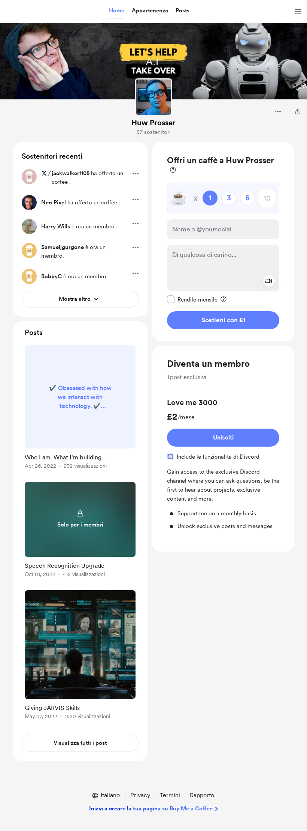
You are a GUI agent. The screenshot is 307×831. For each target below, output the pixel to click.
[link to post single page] (80, 408)
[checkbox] (192, 299)
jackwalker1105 (70, 173)
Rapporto (202, 795)
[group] (223, 464)
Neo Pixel (53, 202)
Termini (170, 795)
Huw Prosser (153, 122)
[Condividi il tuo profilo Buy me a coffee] (297, 111)
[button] (116, 11)
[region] (223, 241)
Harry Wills (55, 226)
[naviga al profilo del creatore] (153, 97)
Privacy (140, 795)
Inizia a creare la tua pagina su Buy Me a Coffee (151, 808)
